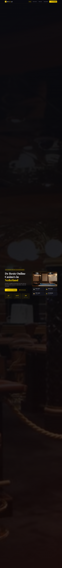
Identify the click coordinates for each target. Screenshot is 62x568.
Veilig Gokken (46, 1)
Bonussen (40, 1)
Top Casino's (35, 1)
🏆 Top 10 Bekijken (53, 1)
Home (30, 1)
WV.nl (8, 1)
